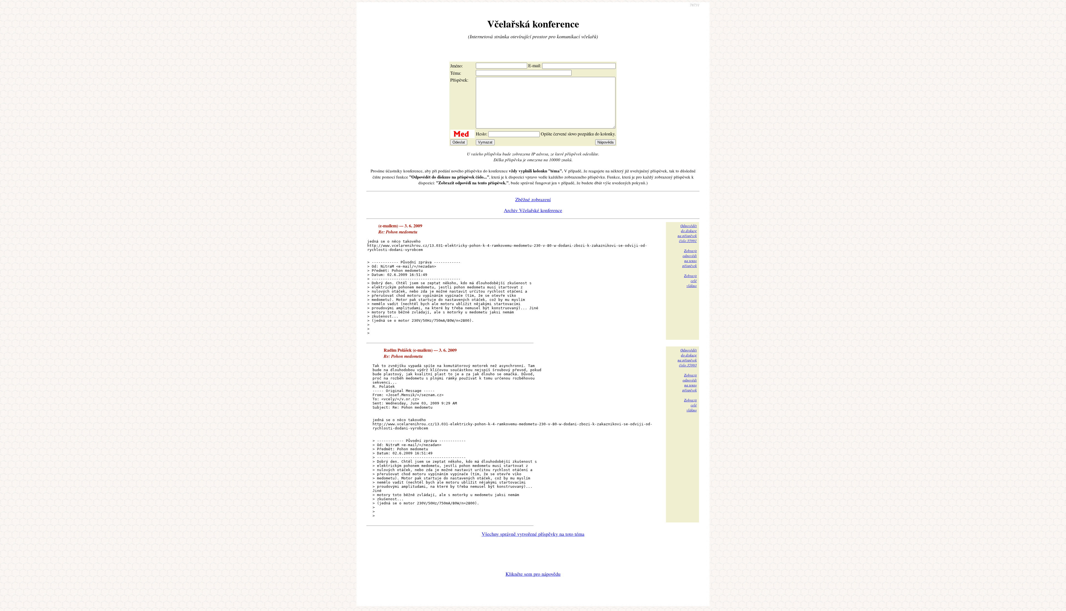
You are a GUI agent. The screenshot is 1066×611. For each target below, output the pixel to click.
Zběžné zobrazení (533, 199)
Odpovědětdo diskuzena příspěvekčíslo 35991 (687, 233)
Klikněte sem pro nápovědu (533, 573)
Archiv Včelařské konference (533, 210)
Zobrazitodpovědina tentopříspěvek (689, 258)
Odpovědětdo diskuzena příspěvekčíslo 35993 (687, 358)
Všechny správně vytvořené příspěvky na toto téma (533, 533)
